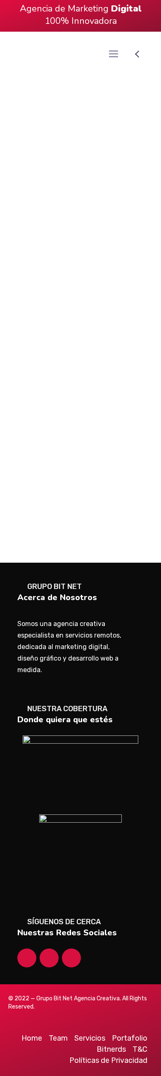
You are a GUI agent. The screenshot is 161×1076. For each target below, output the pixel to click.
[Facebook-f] (49, 957)
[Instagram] (26, 957)
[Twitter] (71, 957)
